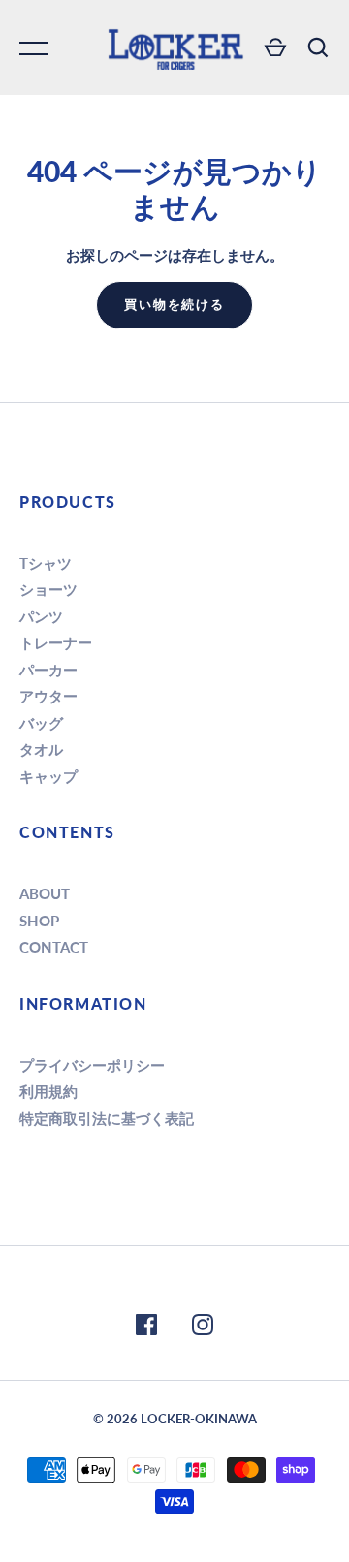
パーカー (48, 669)
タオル (41, 749)
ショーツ (48, 589)
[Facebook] (146, 1327)
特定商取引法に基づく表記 (106, 1118)
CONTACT (53, 946)
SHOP (39, 920)
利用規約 (48, 1091)
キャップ (48, 776)
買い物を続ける (175, 304)
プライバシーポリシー (92, 1065)
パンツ (41, 616)
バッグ (41, 723)
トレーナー (55, 642)
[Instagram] (202, 1327)
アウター (48, 695)
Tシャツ (45, 563)
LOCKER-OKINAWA (199, 1418)
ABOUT (44, 893)
